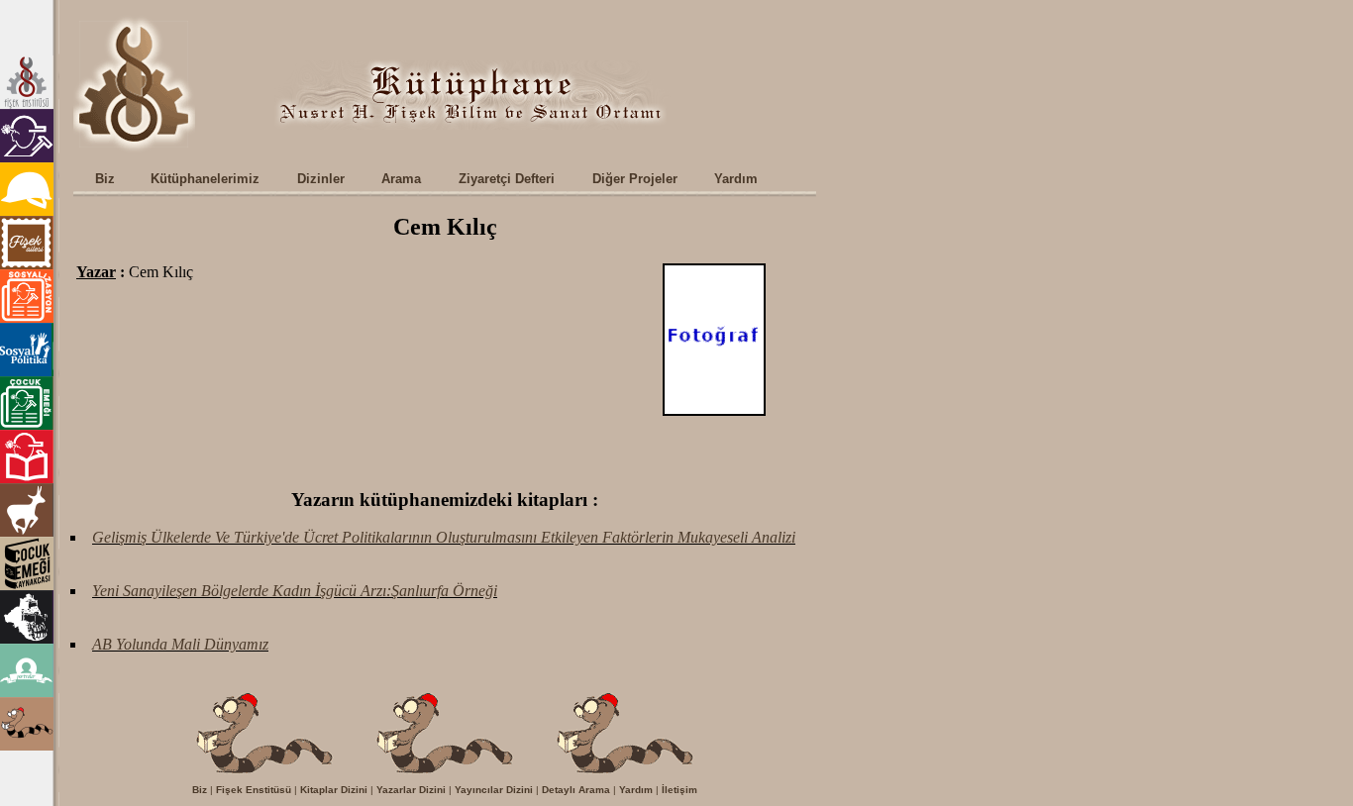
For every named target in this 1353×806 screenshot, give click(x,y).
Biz (199, 789)
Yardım (636, 789)
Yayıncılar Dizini (494, 789)
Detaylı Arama (576, 789)
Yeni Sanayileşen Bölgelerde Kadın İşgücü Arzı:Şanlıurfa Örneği (294, 590)
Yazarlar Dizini (411, 789)
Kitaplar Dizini (333, 789)
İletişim (679, 789)
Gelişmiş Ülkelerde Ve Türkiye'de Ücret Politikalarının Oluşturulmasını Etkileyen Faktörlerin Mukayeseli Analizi (443, 537)
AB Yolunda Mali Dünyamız (180, 644)
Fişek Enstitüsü (253, 789)
